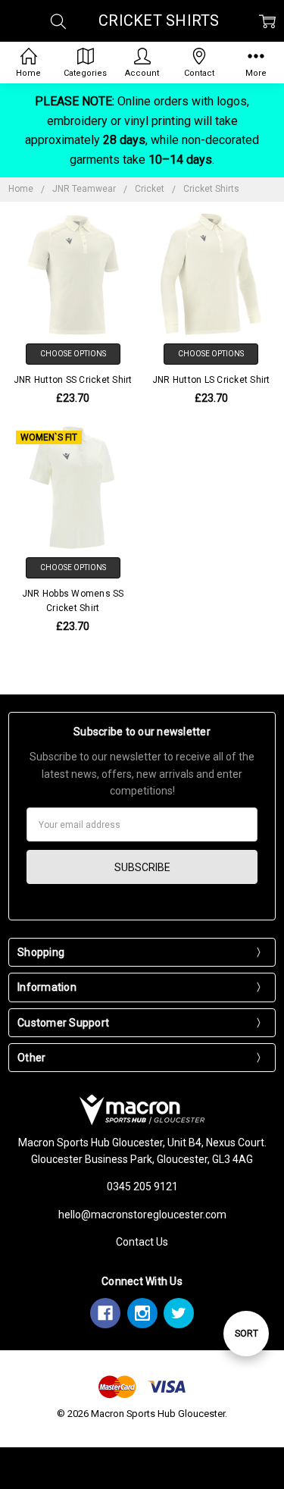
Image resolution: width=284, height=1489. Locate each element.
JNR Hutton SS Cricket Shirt (73, 380)
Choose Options (73, 354)
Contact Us (142, 1242)
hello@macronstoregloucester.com (142, 1214)
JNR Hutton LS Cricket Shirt (211, 380)
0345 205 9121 (142, 1186)
